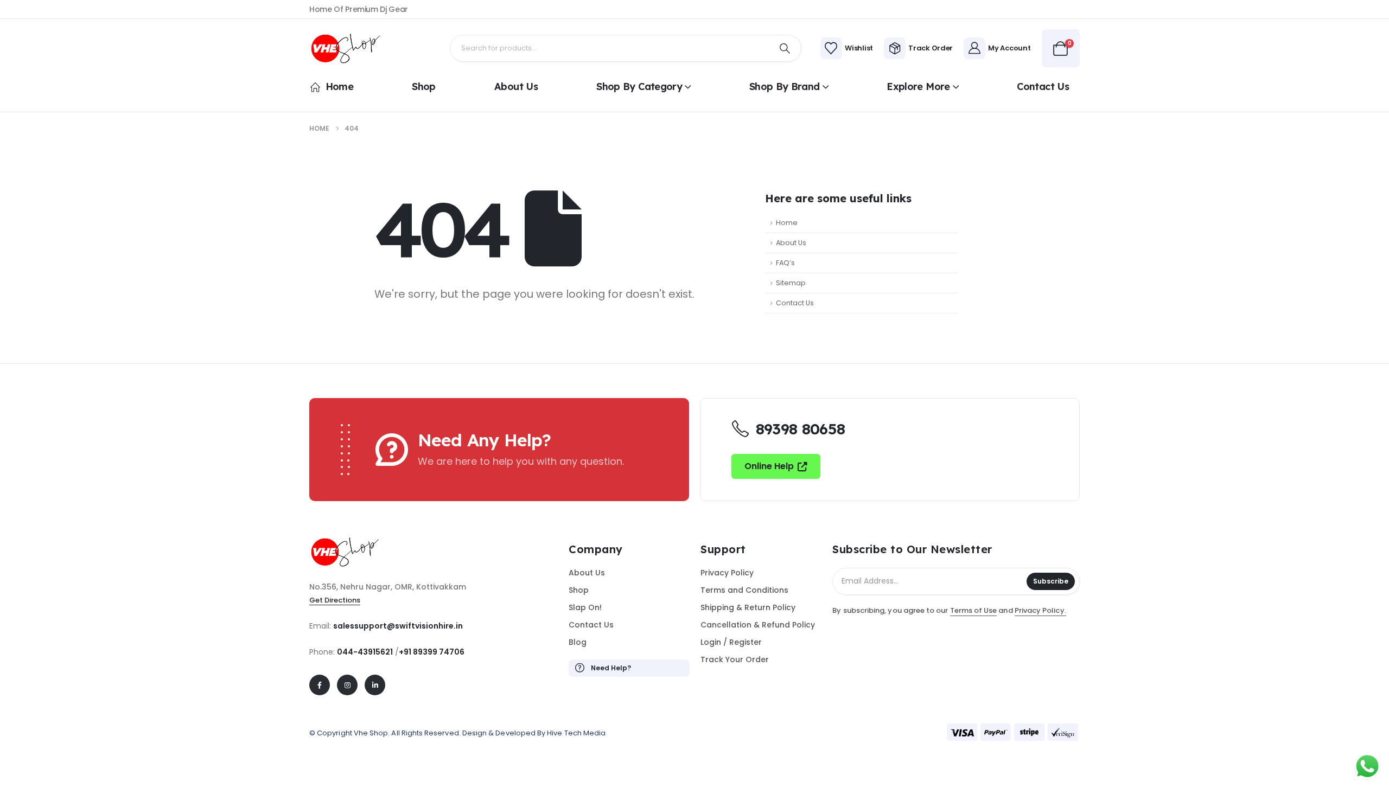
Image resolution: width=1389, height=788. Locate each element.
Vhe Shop (371, 733)
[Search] (785, 48)
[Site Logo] (350, 48)
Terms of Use (973, 610)
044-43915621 (365, 651)
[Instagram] (347, 685)
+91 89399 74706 (431, 651)
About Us (516, 86)
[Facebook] (319, 685)
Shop (423, 86)
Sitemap (791, 282)
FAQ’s (785, 262)
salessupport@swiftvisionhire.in (398, 625)
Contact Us (1043, 86)
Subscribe (1050, 581)
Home (339, 86)
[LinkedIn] (375, 685)
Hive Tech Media (576, 733)
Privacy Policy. (1040, 610)
